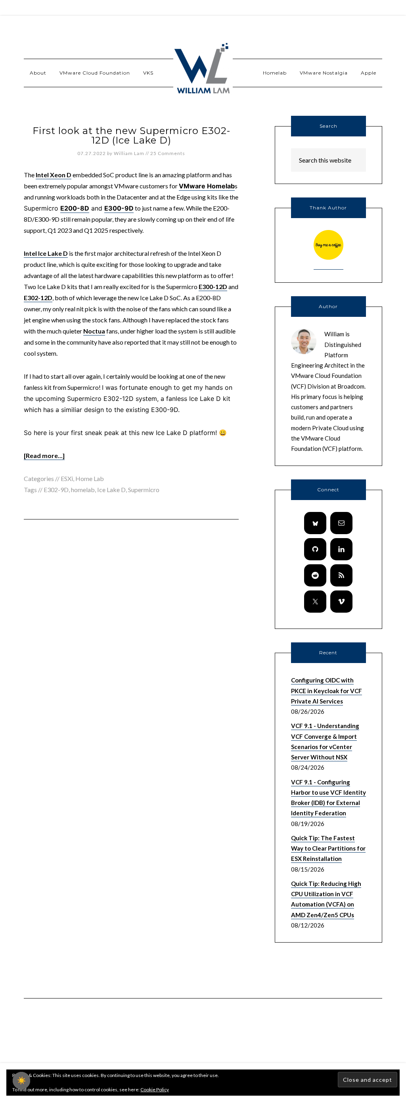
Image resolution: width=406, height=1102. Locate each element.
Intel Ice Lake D (46, 253)
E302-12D (38, 297)
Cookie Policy (154, 1089)
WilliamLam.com (203, 69)
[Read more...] (44, 455)
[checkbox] (21, 1080)
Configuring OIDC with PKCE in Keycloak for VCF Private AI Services (326, 691)
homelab (83, 489)
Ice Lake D (111, 489)
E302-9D (56, 489)
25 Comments (167, 153)
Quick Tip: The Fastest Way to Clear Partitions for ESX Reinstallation (328, 848)
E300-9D (119, 208)
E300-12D (213, 286)
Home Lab (89, 478)
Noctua (94, 331)
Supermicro (143, 489)
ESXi (67, 478)
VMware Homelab (207, 186)
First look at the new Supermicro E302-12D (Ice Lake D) (131, 135)
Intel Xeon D (53, 174)
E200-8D (74, 208)
